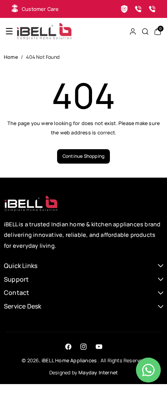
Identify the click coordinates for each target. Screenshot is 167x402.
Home (11, 57)
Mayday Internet (98, 372)
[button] (9, 31)
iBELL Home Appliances (69, 360)
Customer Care (40, 8)
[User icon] (133, 31)
